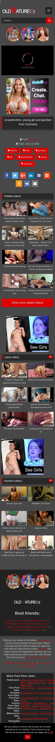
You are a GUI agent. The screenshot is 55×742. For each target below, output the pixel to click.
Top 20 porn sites (43, 693)
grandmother (26, 157)
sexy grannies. (44, 640)
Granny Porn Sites (19, 630)
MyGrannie (25, 703)
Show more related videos (27, 302)
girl (11, 157)
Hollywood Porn (36, 630)
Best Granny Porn (19, 627)
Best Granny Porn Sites (38, 627)
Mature (14, 150)
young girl (28, 164)
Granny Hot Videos (41, 705)
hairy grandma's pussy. (37, 657)
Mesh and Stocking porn (32, 680)
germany (42, 150)
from (28, 150)
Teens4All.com (27, 687)
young (44, 157)
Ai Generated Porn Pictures (34, 718)
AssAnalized (26, 693)
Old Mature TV (40, 703)
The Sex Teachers (29, 713)
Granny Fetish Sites (24, 623)
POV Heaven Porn (29, 698)
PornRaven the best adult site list (20, 663)
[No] (51, 732)
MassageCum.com (36, 682)
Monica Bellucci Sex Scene (17, 620)
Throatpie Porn (37, 620)
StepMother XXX (28, 708)
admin (32, 139)
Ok (27, 737)
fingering (42, 649)
